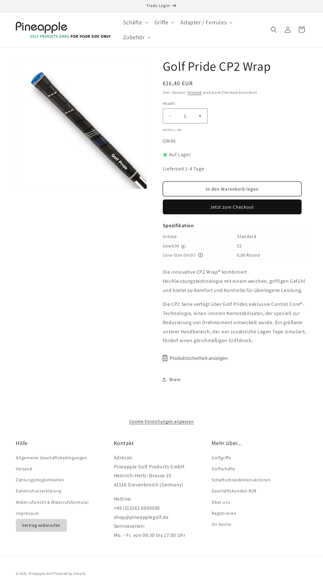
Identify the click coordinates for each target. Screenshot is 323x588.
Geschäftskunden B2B (234, 491)
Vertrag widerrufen (41, 525)
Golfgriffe (221, 457)
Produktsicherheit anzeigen (199, 358)
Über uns (221, 502)
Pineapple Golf (41, 573)
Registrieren (224, 513)
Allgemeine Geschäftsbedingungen (51, 457)
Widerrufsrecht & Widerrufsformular (52, 502)
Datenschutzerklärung (39, 491)
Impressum (27, 513)
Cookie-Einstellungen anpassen (161, 421)
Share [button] (175, 379)
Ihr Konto (221, 524)
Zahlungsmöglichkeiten (40, 480)
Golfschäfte (223, 469)
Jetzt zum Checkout (232, 207)
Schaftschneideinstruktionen (241, 480)
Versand (194, 92)
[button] (135, 22)
